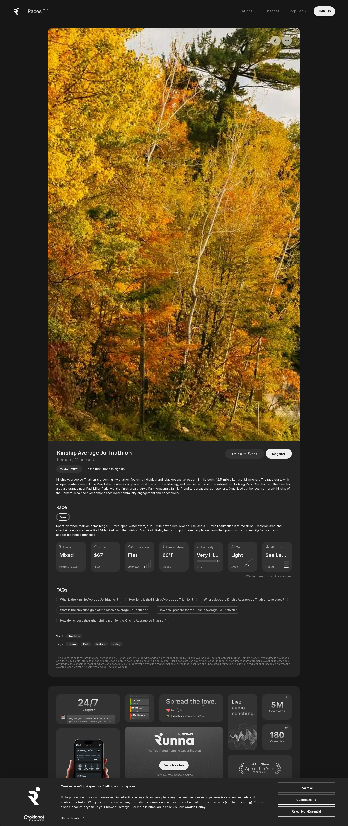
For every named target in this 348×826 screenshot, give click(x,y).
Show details (70, 818)
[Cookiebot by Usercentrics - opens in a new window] (34, 818)
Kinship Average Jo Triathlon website (106, 666)
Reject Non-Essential (306, 811)
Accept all (306, 788)
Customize (304, 799)
